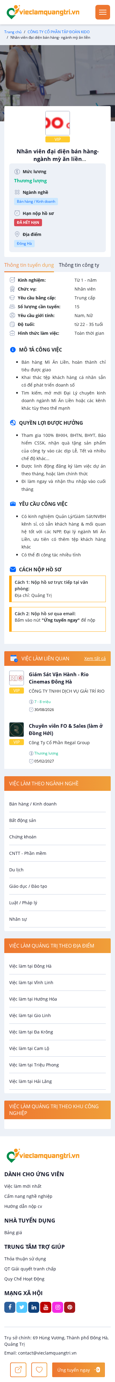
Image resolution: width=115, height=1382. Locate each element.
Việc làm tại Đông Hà (30, 966)
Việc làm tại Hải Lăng (30, 1081)
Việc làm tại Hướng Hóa (33, 999)
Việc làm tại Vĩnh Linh (31, 982)
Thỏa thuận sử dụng (25, 1259)
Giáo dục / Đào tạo (28, 886)
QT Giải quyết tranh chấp (30, 1269)
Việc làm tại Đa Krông (31, 1032)
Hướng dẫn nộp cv (23, 1206)
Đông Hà (24, 243)
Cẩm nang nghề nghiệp (28, 1196)
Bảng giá (13, 1232)
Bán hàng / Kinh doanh (36, 201)
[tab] (29, 265)
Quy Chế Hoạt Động (24, 1279)
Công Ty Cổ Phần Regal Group (59, 742)
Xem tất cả (95, 658)
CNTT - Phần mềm (27, 853)
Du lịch (16, 870)
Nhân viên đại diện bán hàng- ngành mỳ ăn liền (58, 158)
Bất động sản (22, 820)
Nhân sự (18, 919)
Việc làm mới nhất (22, 1186)
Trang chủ (12, 31)
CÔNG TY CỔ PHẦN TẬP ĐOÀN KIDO (59, 31)
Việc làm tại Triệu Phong (34, 1065)
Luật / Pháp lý (23, 902)
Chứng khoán (22, 837)
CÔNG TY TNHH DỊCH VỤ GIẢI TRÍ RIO (67, 691)
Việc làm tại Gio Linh (30, 1015)
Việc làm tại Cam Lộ (29, 1048)
